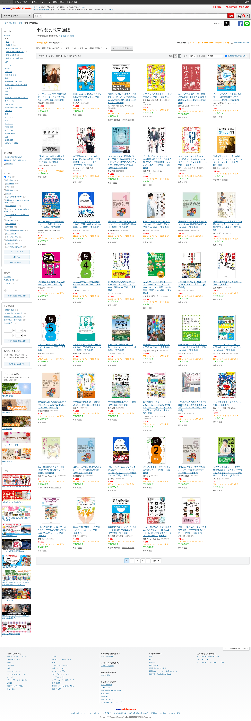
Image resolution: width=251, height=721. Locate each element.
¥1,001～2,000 (9, 280)
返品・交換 (153, 662)
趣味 (6, 94)
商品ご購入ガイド (107, 699)
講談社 (8, 193)
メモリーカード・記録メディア (63, 680)
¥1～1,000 (7, 276)
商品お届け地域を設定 (42, 10)
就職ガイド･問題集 (11, 143)
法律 (6, 137)
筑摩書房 (9, 227)
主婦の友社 (10, 243)
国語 (185, 425)
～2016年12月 (9, 310)
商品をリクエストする (17, 364)
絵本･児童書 (9, 104)
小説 (6, 91)
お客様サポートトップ (79, 713)
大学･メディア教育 (12, 58)
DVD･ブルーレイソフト (60, 674)
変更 (112, 10)
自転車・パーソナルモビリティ (63, 686)
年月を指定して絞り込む (17, 341)
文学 (6, 78)
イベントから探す (107, 666)
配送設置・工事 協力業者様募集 (160, 674)
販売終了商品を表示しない (237, 56)
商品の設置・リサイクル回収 (111, 690)
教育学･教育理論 (128, 120)
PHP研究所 (10, 183)
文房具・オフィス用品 (15, 686)
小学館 (8, 177)
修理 (150, 656)
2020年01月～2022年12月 (13, 316)
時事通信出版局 (12, 240)
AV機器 (9, 683)
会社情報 (163, 713)
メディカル (9, 130)
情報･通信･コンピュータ (14, 81)
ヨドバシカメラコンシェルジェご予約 (210, 662)
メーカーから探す (107, 656)
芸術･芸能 (8, 72)
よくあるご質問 (174, 713)
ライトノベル (9, 101)
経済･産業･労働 (10, 75)
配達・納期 (105, 693)
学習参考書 (9, 140)
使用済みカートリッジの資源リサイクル (163, 671)
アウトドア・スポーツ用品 (17, 680)
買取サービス (153, 665)
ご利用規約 (107, 713)
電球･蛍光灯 (56, 689)
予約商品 (9, 163)
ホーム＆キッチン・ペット (17, 674)
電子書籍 (7, 35)
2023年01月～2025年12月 (13, 320)
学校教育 (225, 180)
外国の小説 (9, 127)
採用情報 (154, 713)
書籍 (9, 662)
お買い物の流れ (106, 685)
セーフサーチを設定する (122, 48)
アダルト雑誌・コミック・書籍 (16, 85)
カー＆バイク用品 (58, 671)
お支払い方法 (105, 687)
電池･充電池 (56, 683)
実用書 (7, 68)
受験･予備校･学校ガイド (15, 52)
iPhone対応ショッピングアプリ (112, 702)
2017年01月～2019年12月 (13, 313)
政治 (6, 120)
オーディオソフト (58, 677)
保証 (150, 659)
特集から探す (105, 675)
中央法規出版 (11, 206)
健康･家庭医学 (10, 133)
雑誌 (6, 62)
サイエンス (9, 123)
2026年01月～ (9, 323)
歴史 (6, 114)
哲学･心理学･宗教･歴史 (13, 107)
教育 (44, 115)
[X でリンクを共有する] (227, 26)
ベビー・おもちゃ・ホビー (17, 656)
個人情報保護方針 (120, 713)
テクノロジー (9, 117)
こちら (81, 7)
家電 (9, 668)
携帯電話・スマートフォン (61, 659)
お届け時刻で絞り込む (242, 42)
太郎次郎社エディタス (14, 247)
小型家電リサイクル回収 (157, 668)
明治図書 (9, 180)
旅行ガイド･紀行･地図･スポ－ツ (16, 98)
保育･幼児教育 (56, 487)
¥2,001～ (7, 283)
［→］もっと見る (16, 251)
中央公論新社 (11, 233)
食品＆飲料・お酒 (13, 659)
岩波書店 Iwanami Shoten (15, 230)
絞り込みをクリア (16, 262)
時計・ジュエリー (58, 668)
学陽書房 (9, 190)
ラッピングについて (204, 659)
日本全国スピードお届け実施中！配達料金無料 (231, 7)
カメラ (54, 662)
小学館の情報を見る (67, 36)
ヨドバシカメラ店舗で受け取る (208, 656)
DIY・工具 (11, 689)
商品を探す (105, 696)
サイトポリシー (95, 713)
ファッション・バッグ (60, 665)
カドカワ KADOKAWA (14, 197)
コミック (8, 65)
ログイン (36, 7)
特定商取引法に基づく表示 (138, 713)
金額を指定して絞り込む (17, 296)
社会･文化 (8, 88)
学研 (8, 187)
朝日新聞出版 (11, 224)
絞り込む (17, 257)
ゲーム (54, 656)
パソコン (10, 677)
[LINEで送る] (247, 26)
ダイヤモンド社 (12, 237)
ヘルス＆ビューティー (15, 671)
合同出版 (9, 220)
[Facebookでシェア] (240, 26)
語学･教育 (8, 111)
